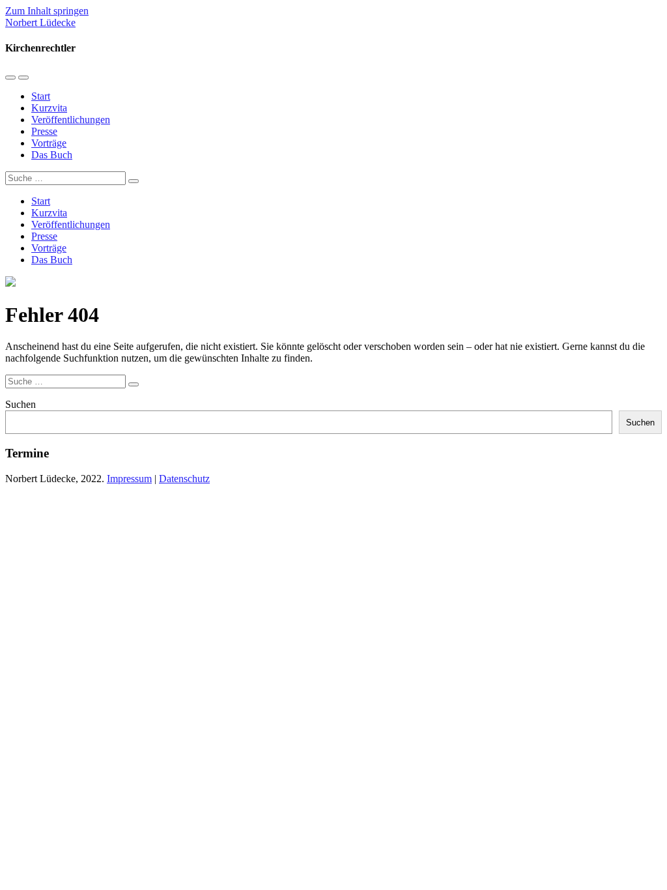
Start (40, 96)
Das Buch (51, 154)
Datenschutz (184, 478)
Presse (44, 131)
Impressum (129, 478)
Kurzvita (49, 107)
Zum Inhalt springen (47, 10)
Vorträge (48, 143)
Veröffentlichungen (70, 119)
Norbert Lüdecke (40, 22)
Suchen (20, 404)
